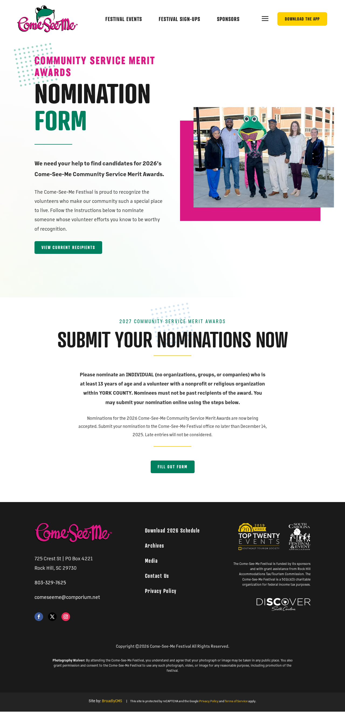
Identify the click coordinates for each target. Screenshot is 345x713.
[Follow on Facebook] (38, 616)
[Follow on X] (52, 616)
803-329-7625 (50, 582)
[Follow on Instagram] (65, 616)
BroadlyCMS (112, 700)
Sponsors (228, 19)
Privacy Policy (161, 590)
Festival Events (123, 19)
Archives (154, 545)
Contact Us (157, 575)
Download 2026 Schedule (172, 530)
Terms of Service (236, 701)
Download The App (302, 19)
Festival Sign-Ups (179, 19)
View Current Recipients (68, 247)
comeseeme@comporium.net (67, 596)
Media (151, 560)
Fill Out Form (173, 466)
